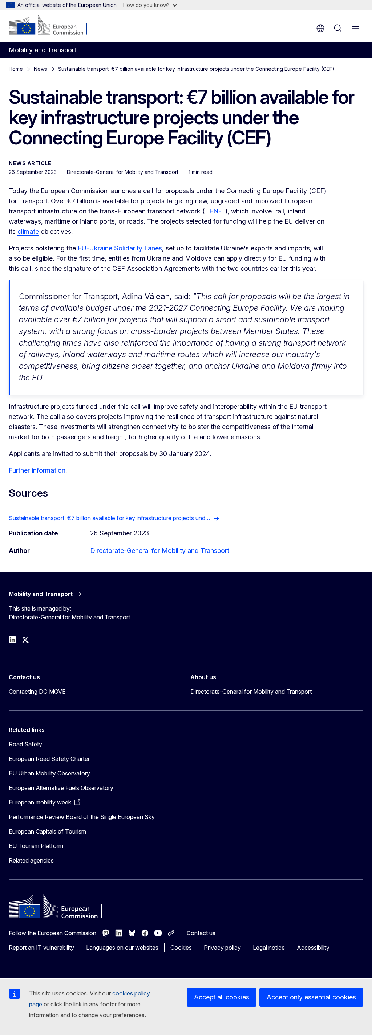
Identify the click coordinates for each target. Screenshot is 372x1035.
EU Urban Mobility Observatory (49, 773)
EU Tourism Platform (36, 845)
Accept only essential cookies (311, 997)
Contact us (201, 933)
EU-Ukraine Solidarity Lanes (120, 248)
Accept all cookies (221, 997)
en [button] (320, 28)
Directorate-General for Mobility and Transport (159, 550)
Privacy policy (222, 947)
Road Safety (25, 744)
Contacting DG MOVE (37, 691)
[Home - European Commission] (53, 25)
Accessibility (313, 947)
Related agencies (31, 860)
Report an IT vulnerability (41, 947)
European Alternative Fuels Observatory (61, 787)
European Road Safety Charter (49, 758)
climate (28, 231)
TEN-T (215, 211)
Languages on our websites (122, 947)
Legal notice (269, 947)
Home (16, 69)
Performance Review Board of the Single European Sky (82, 816)
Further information (37, 470)
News (40, 69)
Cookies (181, 947)
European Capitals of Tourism (47, 831)
